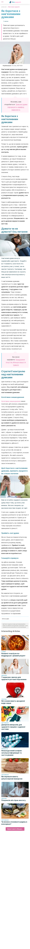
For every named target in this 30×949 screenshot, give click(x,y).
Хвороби (4, 699)
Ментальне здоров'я (14, 7)
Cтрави (3, 651)
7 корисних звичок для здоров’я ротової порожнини (13, 678)
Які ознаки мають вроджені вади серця (13, 702)
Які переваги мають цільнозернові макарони (11, 778)
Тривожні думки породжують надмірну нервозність (17, 107)
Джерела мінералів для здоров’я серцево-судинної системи (13, 727)
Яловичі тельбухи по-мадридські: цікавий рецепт (13, 654)
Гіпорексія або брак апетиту (13, 800)
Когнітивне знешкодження (10, 401)
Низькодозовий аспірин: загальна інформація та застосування (11, 753)
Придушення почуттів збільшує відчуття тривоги (16, 362)
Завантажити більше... (15, 829)
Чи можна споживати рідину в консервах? (14, 823)
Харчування (5, 723)
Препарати (4, 748)
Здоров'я (4, 675)
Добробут (4, 7)
